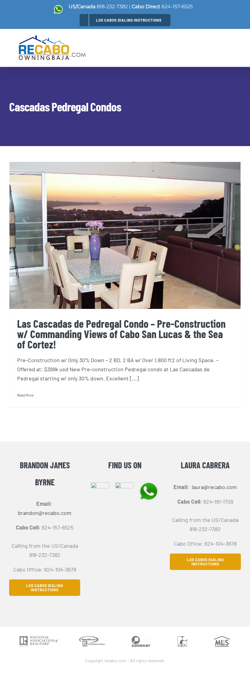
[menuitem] (125, 20)
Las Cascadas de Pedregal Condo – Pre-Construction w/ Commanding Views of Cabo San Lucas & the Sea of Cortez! (121, 334)
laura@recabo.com (214, 487)
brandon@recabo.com (44, 512)
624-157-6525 (177, 6)
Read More (25, 395)
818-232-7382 (112, 6)
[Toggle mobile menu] (237, 46)
